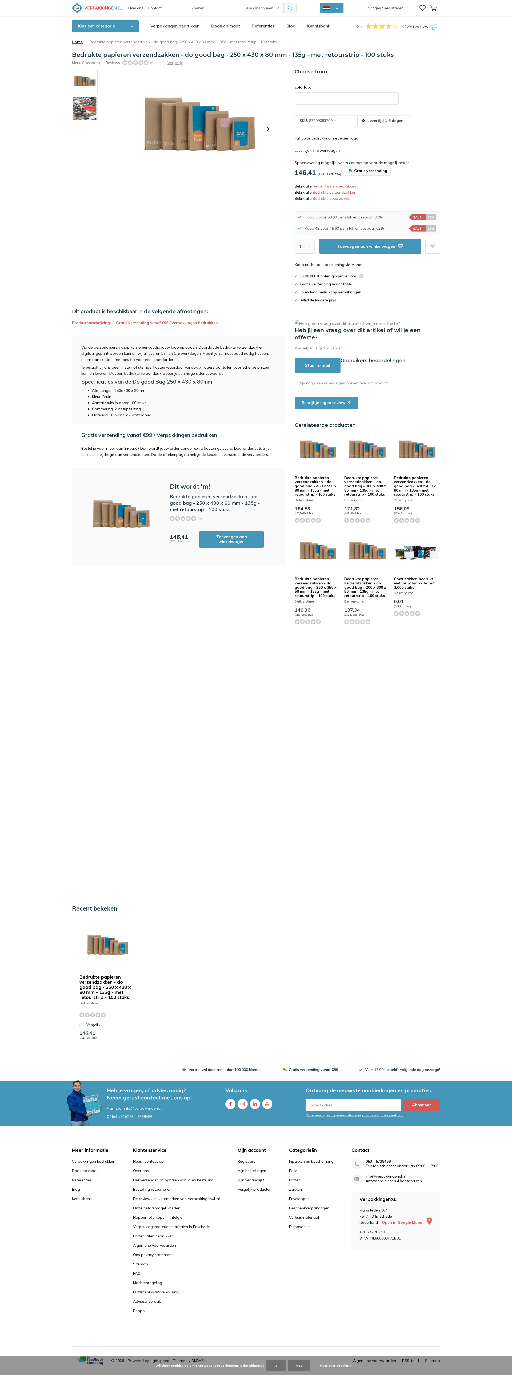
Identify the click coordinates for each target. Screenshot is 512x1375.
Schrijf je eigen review (324, 402)
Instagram (243, 1104)
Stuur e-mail (317, 365)
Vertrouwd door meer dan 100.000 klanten (225, 1069)
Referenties (263, 26)
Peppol (139, 1310)
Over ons (135, 8)
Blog (290, 26)
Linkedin (255, 1104)
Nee (299, 1366)
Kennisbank (318, 26)
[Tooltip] (361, 277)
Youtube (267, 1104)
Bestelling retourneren (152, 1189)
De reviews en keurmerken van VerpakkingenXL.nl (176, 1198)
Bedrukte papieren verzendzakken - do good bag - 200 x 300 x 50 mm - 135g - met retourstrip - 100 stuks (365, 587)
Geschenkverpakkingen (309, 1208)
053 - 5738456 (378, 1161)
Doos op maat (225, 26)
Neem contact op (148, 1161)
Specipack (91, 62)
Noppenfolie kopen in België (157, 1217)
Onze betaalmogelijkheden (156, 1208)
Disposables (299, 1226)
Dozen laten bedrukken (153, 1236)
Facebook (230, 1104)
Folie (293, 1170)
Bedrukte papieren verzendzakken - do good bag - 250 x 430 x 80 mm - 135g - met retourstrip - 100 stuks (105, 987)
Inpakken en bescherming (311, 1161)
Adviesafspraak (147, 1301)
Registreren (248, 1161)
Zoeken (290, 8)
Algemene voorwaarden (154, 1245)
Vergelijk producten (254, 1189)
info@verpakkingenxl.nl (386, 1176)
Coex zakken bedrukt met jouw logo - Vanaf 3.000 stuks (414, 582)
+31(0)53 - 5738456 (135, 1116)
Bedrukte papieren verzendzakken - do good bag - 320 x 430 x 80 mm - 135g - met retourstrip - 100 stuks (415, 486)
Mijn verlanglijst (251, 1180)
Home (77, 41)
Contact (155, 8)
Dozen (295, 1180)
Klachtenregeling (147, 1282)
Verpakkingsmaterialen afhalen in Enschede (171, 1226)
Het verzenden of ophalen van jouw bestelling (173, 1180)
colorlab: (303, 87)
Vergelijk (93, 1025)
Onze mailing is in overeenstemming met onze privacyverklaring (356, 1115)
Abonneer (421, 1104)
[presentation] (268, 128)
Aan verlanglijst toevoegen (432, 246)
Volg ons (236, 1090)
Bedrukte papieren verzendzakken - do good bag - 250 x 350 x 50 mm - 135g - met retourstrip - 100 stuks (316, 587)
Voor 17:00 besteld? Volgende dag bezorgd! (402, 1069)
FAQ (137, 1273)
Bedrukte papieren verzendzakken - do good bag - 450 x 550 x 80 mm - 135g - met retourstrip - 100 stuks (316, 486)
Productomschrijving (91, 322)
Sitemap (140, 1264)
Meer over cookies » (335, 1366)
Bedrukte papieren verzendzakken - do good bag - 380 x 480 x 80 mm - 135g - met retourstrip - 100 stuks (365, 486)
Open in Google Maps (402, 1222)
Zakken (295, 1189)
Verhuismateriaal (304, 1217)
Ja (276, 1366)
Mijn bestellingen (252, 1170)
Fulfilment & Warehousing (156, 1292)
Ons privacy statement (153, 1254)
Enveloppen (299, 1198)
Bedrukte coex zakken (332, 198)
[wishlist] (422, 8)
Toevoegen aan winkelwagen (231, 539)
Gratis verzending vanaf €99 (313, 1069)
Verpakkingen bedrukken (174, 26)
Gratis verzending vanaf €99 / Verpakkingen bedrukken (167, 322)
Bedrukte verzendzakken (334, 192)
